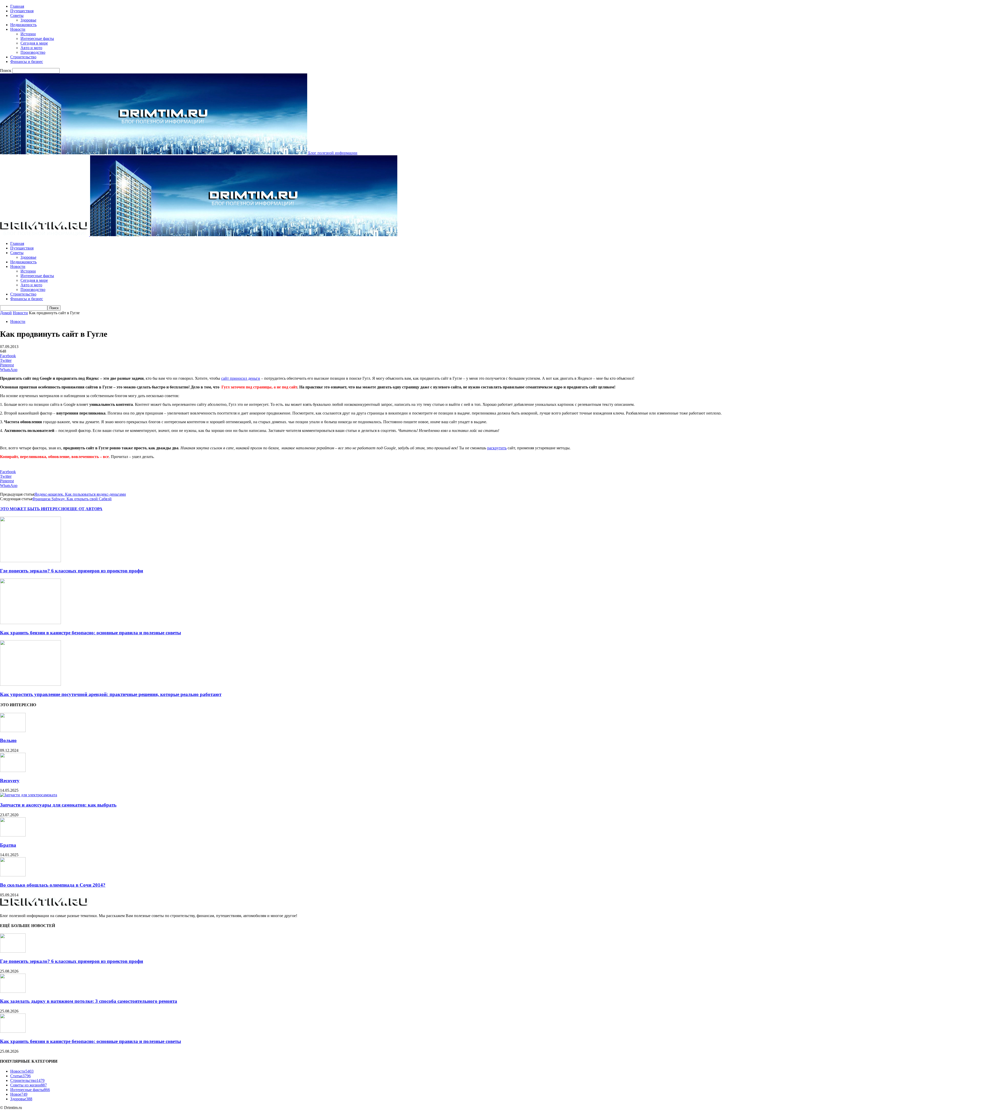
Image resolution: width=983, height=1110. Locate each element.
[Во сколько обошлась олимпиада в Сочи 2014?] (13, 875)
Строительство (23, 57)
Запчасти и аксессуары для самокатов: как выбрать (58, 805)
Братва (8, 845)
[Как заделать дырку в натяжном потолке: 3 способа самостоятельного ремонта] (13, 991)
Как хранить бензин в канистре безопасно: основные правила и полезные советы (90, 632)
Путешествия (22, 11)
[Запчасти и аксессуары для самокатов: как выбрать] (28, 795)
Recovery (9, 780)
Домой (6, 313)
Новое (18, 1094)
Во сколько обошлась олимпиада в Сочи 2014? (52, 885)
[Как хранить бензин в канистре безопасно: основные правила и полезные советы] (30, 623)
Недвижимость (23, 25)
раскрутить (497, 448)
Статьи (20, 1076)
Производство (32, 52)
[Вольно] (13, 730)
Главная (17, 6)
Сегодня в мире (34, 43)
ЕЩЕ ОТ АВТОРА (84, 509)
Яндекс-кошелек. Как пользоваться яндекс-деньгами (80, 494)
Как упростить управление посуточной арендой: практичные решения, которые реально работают (110, 694)
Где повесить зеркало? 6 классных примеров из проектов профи (71, 570)
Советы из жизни (28, 1085)
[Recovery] (13, 770)
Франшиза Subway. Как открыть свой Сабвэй (72, 499)
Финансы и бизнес (26, 61)
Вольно (8, 740)
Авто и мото (31, 48)
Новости (17, 29)
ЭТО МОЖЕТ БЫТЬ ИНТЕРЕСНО (33, 509)
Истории (28, 34)
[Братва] (13, 835)
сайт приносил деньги (240, 378)
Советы (17, 15)
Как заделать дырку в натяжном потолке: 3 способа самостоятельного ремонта (88, 1001)
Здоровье (28, 20)
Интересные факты (37, 38)
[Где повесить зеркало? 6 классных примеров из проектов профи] (30, 561)
